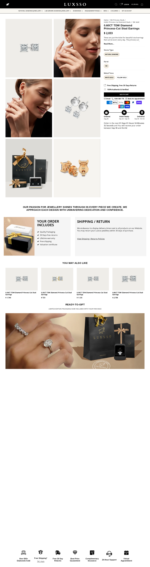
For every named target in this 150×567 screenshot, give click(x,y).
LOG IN (126, 4)
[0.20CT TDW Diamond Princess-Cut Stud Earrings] (57, 279)
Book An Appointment (136, 99)
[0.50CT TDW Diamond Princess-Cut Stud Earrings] (21, 279)
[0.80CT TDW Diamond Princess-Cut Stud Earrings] (128, 279)
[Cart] (142, 4)
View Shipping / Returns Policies (91, 239)
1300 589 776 (119, 99)
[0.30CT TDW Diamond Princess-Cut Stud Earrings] (93, 279)
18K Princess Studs (117, 20)
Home (106, 20)
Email (108, 99)
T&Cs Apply (40, 561)
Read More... (109, 44)
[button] (116, 4)
